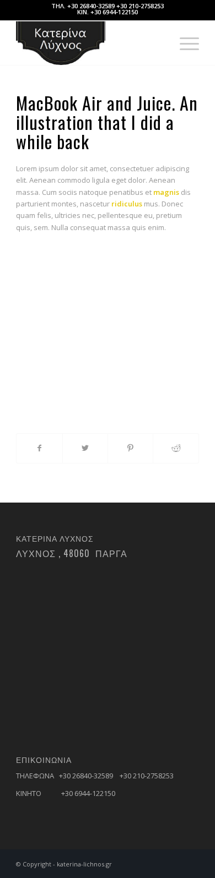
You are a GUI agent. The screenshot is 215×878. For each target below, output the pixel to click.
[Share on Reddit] (175, 448)
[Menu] (184, 43)
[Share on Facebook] (39, 448)
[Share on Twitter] (85, 448)
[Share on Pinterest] (130, 448)
